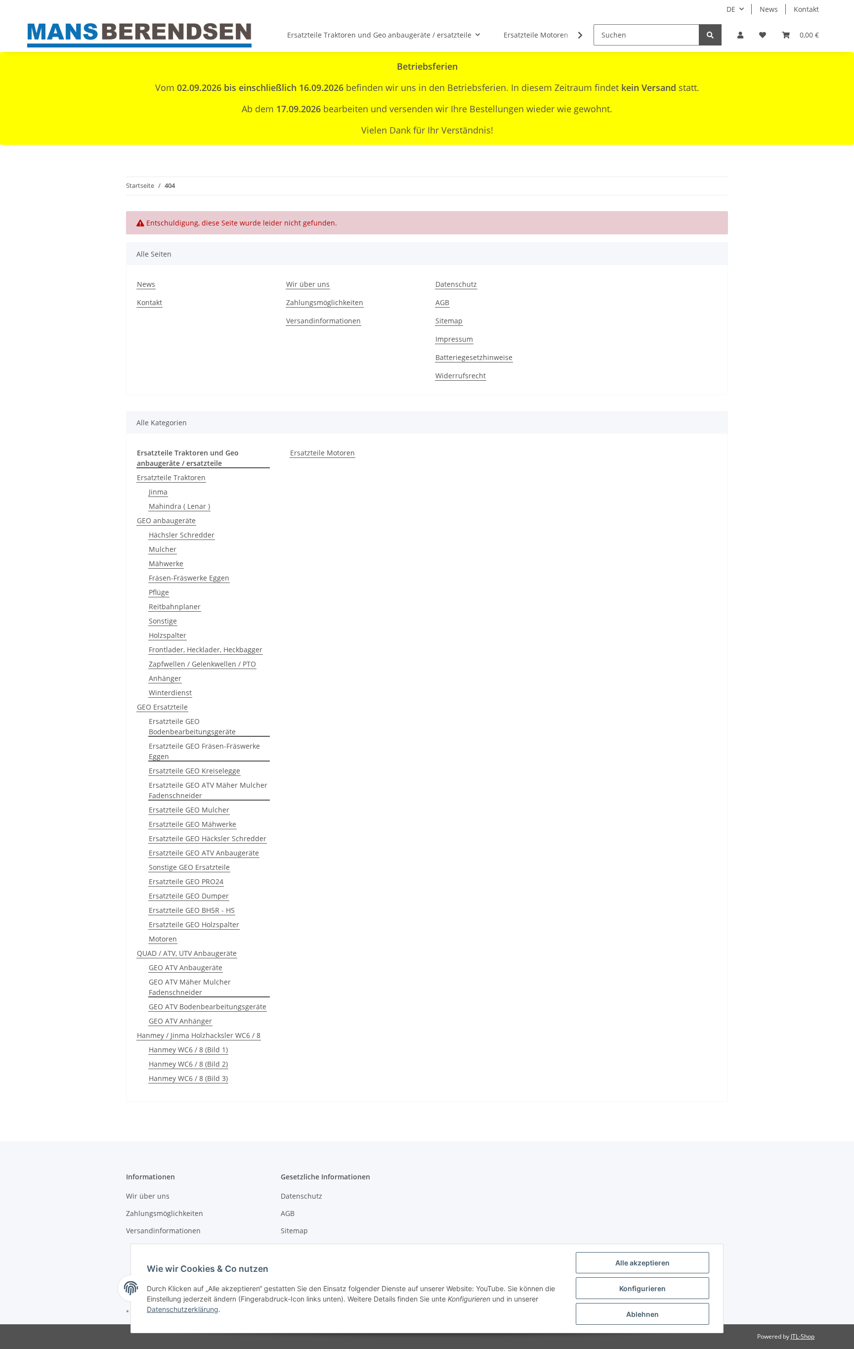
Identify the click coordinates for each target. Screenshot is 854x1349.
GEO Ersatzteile (162, 707)
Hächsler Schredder (181, 535)
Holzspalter (167, 635)
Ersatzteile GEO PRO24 (186, 881)
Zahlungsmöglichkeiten (324, 302)
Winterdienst (170, 692)
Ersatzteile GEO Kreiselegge (194, 770)
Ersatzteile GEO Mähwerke (192, 824)
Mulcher (162, 549)
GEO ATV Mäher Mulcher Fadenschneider (190, 987)
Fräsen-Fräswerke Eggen (189, 578)
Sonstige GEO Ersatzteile (189, 867)
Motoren (163, 939)
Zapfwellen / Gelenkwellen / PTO (202, 664)
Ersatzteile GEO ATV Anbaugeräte (204, 852)
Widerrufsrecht (460, 375)
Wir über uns (308, 284)
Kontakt (806, 9)
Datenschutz (456, 284)
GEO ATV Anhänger (180, 1021)
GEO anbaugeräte (166, 520)
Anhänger (165, 678)
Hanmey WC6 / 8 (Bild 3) (188, 1078)
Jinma (158, 491)
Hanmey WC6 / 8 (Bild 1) (188, 1049)
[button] (740, 35)
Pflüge (159, 592)
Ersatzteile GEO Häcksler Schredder (207, 838)
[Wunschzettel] (762, 35)
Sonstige (163, 621)
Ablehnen (642, 1314)
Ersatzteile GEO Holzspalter (194, 924)
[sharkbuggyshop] (139, 35)
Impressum (454, 339)
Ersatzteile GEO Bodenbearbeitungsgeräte (192, 726)
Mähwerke (166, 563)
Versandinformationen (323, 320)
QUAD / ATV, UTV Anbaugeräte (187, 953)
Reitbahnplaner (175, 606)
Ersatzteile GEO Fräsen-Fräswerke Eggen (204, 751)
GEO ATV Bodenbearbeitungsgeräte (207, 1006)
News (769, 9)
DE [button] (730, 9)
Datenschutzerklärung (182, 1309)
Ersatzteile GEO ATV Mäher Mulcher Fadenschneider (208, 790)
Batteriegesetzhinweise (473, 357)
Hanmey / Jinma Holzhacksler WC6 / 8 (198, 1035)
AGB (442, 302)
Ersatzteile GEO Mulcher (189, 809)
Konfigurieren (642, 1288)
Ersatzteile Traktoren (171, 477)
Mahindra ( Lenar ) (179, 506)
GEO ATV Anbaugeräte (185, 967)
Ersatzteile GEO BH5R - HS (192, 910)
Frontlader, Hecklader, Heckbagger (205, 649)
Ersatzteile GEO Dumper (189, 895)
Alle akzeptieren (642, 1263)
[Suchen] (710, 34)
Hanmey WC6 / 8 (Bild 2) (188, 1064)
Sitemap (449, 320)
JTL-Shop (802, 1336)
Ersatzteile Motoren (322, 452)
